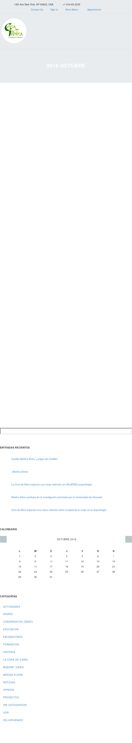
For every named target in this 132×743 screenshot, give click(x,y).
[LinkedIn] (99, 4)
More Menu (71, 9)
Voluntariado (13, 720)
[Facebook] (94, 4)
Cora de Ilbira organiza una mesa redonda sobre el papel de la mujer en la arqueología (58, 510)
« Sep (3, 539)
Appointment (94, 9)
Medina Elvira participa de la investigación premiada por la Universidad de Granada (56, 497)
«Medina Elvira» (20, 471)
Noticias (9, 682)
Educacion (10, 629)
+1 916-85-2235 (71, 4)
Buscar (128, 431)
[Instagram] (109, 4)
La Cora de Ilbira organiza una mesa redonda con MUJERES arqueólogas (51, 484)
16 (35, 566)
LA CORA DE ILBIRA (15, 659)
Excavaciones (13, 637)
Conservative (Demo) (18, 621)
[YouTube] (119, 4)
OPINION (8, 689)
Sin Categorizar (15, 705)
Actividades (11, 606)
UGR (6, 712)
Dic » (128, 539)
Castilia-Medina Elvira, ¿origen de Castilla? (34, 459)
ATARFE (8, 614)
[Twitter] (104, 4)
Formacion (11, 644)
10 (51, 561)
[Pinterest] (114, 4)
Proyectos (11, 697)
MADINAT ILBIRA (13, 667)
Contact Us (37, 9)
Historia (9, 652)
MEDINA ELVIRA (13, 674)
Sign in (54, 9)
